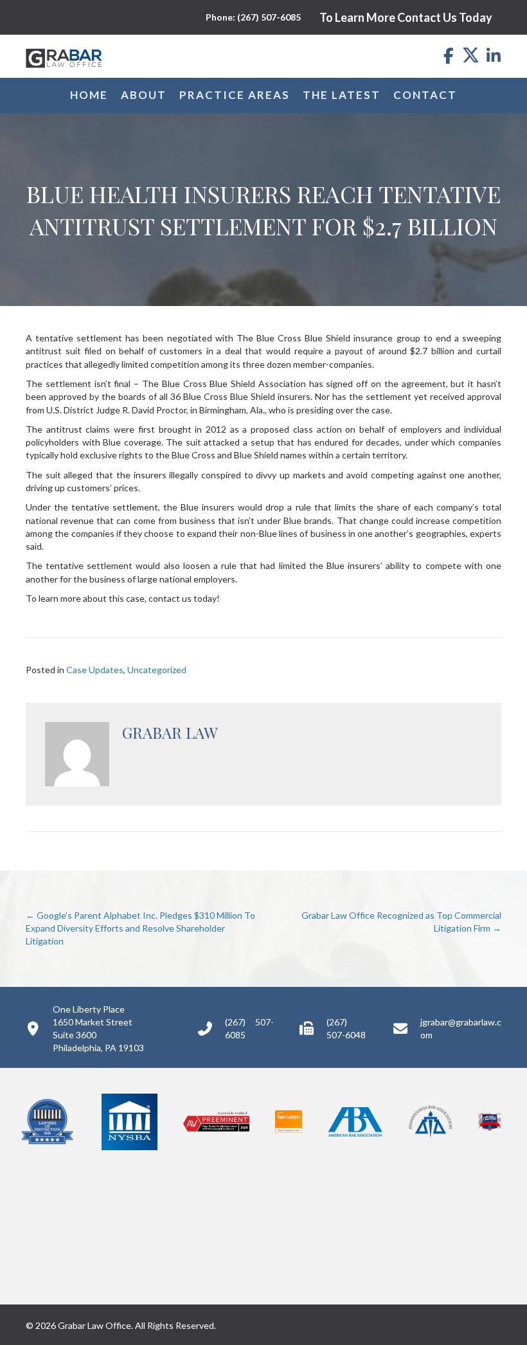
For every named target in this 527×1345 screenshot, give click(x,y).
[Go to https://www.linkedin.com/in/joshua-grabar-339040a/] (493, 56)
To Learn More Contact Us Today (405, 17)
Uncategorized (156, 669)
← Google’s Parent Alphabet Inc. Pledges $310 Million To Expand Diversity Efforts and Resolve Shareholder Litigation (140, 928)
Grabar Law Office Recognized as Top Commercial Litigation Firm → (401, 922)
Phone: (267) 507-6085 (253, 17)
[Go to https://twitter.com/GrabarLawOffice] (471, 55)
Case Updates (94, 669)
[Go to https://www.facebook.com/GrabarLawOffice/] (448, 56)
